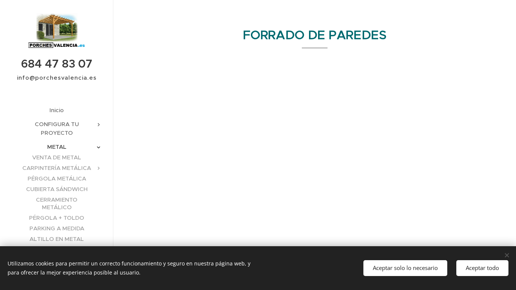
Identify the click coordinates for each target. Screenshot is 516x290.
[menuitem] (56, 110)
